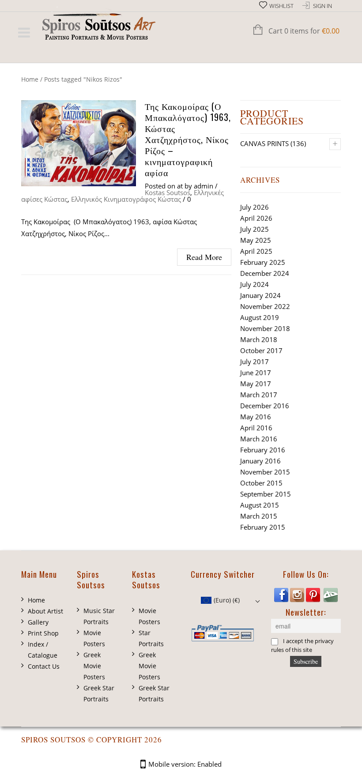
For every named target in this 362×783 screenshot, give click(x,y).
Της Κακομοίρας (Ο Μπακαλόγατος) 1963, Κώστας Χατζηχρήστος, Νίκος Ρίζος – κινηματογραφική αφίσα (188, 139)
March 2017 (258, 394)
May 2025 (255, 240)
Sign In (322, 6)
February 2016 (262, 449)
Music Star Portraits (99, 616)
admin (203, 185)
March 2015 (258, 516)
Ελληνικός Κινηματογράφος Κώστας (126, 199)
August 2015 (259, 505)
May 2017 (255, 383)
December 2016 (264, 405)
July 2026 (254, 207)
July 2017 (254, 361)
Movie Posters (94, 638)
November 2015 (265, 471)
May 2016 (255, 416)
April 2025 (256, 251)
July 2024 (254, 284)
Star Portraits (151, 638)
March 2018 (258, 339)
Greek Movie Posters (94, 666)
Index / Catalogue (42, 649)
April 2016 (256, 427)
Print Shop (43, 633)
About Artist (45, 611)
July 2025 (254, 229)
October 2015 (261, 482)
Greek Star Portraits (98, 693)
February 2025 (262, 262)
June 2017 (255, 372)
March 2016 (258, 438)
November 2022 (265, 306)
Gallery (38, 622)
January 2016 (260, 460)
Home (29, 79)
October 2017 (261, 350)
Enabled (209, 764)
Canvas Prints (264, 143)
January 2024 (260, 295)
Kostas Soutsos (167, 192)
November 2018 (265, 328)
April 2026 (256, 218)
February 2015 (262, 527)
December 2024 (264, 273)
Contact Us (44, 666)
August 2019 (259, 317)
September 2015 (265, 493)
